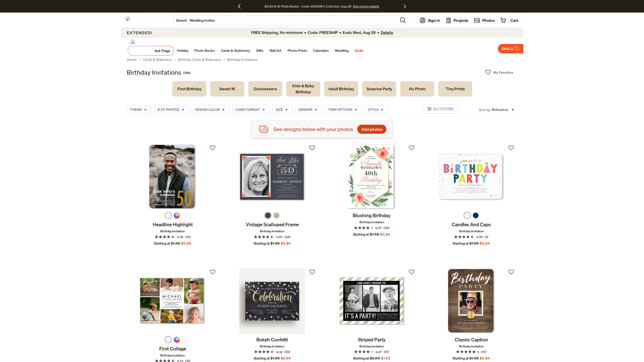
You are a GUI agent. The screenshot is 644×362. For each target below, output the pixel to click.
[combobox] (285, 20)
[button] (402, 20)
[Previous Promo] (241, 6)
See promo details (366, 6)
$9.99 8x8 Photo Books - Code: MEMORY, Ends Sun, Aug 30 (308, 6)
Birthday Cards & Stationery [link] (199, 59)
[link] (189, 88)
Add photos (371, 129)
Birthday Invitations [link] (242, 59)
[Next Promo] (405, 6)
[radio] (168, 215)
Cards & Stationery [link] (157, 59)
